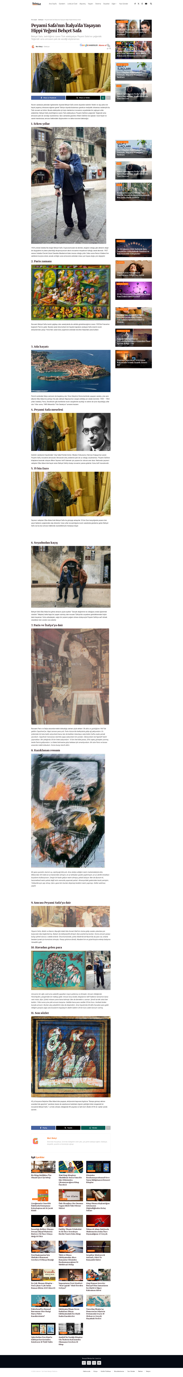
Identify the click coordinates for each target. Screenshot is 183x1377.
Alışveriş (83, 4)
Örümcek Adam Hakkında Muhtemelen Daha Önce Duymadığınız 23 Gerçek (97, 1231)
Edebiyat (40, 19)
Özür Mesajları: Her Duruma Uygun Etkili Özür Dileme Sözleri (71, 1205)
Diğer (114, 4)
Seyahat (106, 4)
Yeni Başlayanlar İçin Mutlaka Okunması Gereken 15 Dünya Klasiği (42, 1257)
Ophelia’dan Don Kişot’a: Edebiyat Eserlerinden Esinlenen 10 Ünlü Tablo (42, 1339)
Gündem (62, 4)
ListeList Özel (72, 4)
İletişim (148, 1371)
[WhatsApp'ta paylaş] (103, 98)
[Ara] (151, 4)
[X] (138, 4)
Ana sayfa (34, 19)
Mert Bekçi (39, 47)
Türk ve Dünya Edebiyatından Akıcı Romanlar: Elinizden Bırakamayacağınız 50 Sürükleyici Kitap (68, 1260)
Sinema (98, 4)
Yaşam (90, 4)
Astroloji (36, 1305)
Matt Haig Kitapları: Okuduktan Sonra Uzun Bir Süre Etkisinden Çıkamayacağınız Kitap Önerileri (70, 1180)
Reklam (140, 1371)
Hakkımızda (86, 1371)
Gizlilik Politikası (106, 1371)
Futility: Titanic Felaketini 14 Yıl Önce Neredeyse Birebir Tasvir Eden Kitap (70, 1231)
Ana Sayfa (53, 4)
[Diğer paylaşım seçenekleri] (108, 98)
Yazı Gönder (123, 4)
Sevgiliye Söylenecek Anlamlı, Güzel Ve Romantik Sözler (95, 1257)
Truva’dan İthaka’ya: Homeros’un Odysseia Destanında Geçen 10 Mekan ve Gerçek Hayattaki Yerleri (95, 1314)
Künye (95, 1371)
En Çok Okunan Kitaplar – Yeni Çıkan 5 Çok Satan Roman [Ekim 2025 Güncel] (43, 1285)
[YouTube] (146, 4)
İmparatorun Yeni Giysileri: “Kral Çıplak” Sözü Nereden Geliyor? (71, 1285)
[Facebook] (135, 3)
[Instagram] (142, 4)
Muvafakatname (119, 1371)
